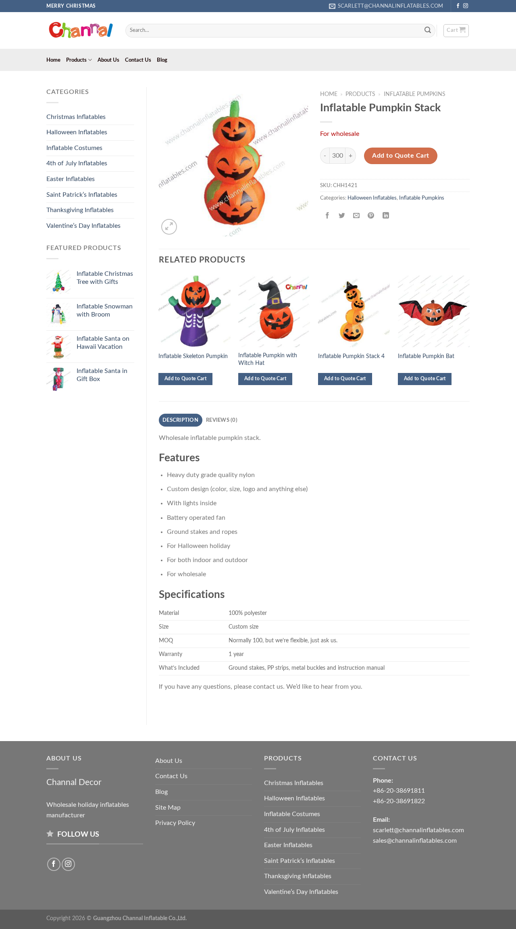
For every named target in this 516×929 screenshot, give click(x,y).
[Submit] (428, 30)
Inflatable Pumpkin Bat (426, 356)
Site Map (168, 807)
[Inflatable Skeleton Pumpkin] (194, 311)
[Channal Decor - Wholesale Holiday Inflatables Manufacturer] (79, 30)
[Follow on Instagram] (465, 6)
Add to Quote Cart (400, 155)
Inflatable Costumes (74, 148)
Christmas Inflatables (76, 117)
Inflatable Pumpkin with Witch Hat (267, 359)
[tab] (180, 420)
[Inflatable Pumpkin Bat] (434, 311)
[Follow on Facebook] (458, 6)
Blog (162, 60)
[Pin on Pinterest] (371, 216)
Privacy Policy (175, 823)
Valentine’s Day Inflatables (83, 226)
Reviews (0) (221, 420)
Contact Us (138, 60)
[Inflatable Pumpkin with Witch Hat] (274, 311)
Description (180, 420)
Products (76, 60)
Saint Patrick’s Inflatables (81, 195)
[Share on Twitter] (342, 216)
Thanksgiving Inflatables (80, 210)
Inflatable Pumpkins (414, 94)
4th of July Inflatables (76, 163)
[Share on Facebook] (327, 216)
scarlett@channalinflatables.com (418, 830)
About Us (108, 60)
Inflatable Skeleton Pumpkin (193, 356)
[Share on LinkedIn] (385, 216)
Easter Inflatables (70, 179)
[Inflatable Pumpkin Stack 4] (354, 311)
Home (53, 60)
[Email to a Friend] (356, 216)
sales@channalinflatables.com (415, 840)
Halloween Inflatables (76, 132)
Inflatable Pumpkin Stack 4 (351, 356)
